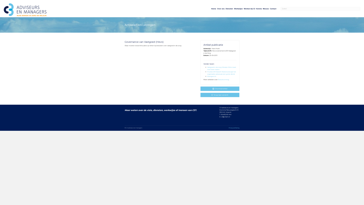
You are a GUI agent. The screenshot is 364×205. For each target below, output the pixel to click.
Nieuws (266, 9)
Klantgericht (211, 76)
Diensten (229, 9)
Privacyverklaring (234, 128)
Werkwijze (238, 9)
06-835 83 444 (226, 114)
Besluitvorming (223, 79)
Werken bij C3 (249, 9)
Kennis (259, 9)
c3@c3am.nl (225, 117)
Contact (273, 9)
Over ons (221, 9)
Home (213, 9)
